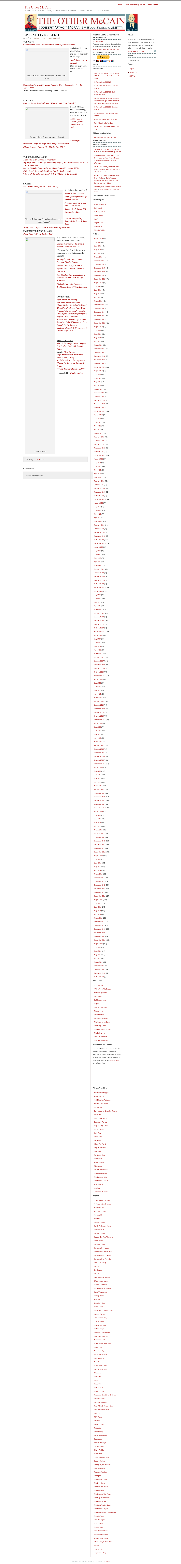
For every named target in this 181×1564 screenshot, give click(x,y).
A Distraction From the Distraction (105, 119)
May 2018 (97, 602)
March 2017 (98, 653)
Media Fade (98, 1347)
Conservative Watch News (103, 1252)
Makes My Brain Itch (101, 1336)
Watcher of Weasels (101, 1534)
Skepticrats (98, 1454)
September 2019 (99, 543)
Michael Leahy (99, 1351)
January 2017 (99, 661)
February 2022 (99, 437)
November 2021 (99, 448)
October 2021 (99, 451)
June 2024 (97, 334)
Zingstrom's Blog (100, 1553)
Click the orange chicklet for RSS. (105, 137)
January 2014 (99, 793)
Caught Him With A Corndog (103, 1237)
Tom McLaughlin (99, 1520)
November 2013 (99, 800)
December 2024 (99, 312)
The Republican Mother (102, 1498)
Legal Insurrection (100, 1148)
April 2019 (97, 562)
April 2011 (97, 914)
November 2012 (99, 844)
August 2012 (98, 855)
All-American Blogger (101, 1092)
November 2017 (99, 624)
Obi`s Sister (98, 1159)
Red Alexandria (99, 1398)
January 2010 (99, 969)
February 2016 (99, 701)
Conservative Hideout (101, 1248)
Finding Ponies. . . (100, 1296)
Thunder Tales (99, 1516)
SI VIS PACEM (99, 1450)
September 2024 (99, 323)
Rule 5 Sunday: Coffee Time (103, 123)
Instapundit (98, 226)
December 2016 (99, 664)
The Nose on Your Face (102, 1494)
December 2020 (99, 488)
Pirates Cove (98, 1011)
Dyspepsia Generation (102, 1277)
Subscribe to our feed (136, 51)
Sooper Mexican (99, 1461)
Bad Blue (97, 1218)
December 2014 (99, 753)
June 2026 (97, 246)
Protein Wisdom (99, 1162)
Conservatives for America (103, 1255)
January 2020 (99, 529)
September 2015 (99, 720)
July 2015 (97, 727)
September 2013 (99, 808)
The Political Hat (99, 1033)
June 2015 (97, 731)
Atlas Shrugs (69, 351)
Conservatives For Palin (102, 1259)
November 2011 (99, 888)
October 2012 (99, 848)
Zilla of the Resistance (101, 1192)
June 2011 (97, 907)
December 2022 (99, 400)
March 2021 (98, 477)
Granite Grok (98, 1307)
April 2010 (97, 958)
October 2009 (99, 977)
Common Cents (99, 1244)
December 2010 (99, 929)
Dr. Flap (97, 1274)
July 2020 (97, 507)
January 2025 (99, 308)
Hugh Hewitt (98, 223)
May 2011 (97, 911)
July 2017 (97, 639)
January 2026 (99, 264)
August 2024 (98, 327)
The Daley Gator (100, 1026)
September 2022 (99, 411)
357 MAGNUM (98, 41)
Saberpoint (98, 1439)
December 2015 (99, 709)
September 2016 (99, 675)
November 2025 (99, 271)
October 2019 (99, 540)
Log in (132, 68)
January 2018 (99, 617)
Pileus (96, 1380)
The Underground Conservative (105, 1512)
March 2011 (98, 918)
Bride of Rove (99, 1129)
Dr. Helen (97, 1140)
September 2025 (99, 279)
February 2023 (99, 393)
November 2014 (99, 756)
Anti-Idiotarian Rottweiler (102, 1100)
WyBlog (96, 1545)
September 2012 (99, 852)
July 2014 (97, 771)
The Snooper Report (101, 1509)
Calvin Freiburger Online (102, 1226)
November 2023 (99, 360)
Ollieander (97, 1376)
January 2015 (99, 749)
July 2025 (97, 286)
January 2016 (99, 705)
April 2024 (97, 341)
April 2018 (97, 606)
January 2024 (99, 352)
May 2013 (97, 822)
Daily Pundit (98, 1137)
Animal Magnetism (100, 992)
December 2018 (99, 576)
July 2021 (97, 462)
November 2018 (99, 580)
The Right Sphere (100, 1501)
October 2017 (99, 628)
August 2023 (98, 371)
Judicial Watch (99, 1321)
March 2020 (98, 521)
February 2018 (99, 613)
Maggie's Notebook (100, 1007)
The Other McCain (38, 7)
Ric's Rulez (98, 1417)
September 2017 (99, 631)
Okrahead (97, 1373)
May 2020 (97, 514)
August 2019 (98, 547)
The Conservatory (100, 1173)
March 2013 (98, 830)
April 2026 (97, 253)
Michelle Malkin (99, 230)
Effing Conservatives (101, 1281)
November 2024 (99, 316)
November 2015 (99, 712)
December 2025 (99, 268)
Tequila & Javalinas (100, 1472)
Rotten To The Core (101, 1018)
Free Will (97, 1299)
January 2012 (99, 881)
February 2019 (99, 569)
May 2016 (97, 690)
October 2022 (99, 407)
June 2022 (97, 422)
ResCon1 (97, 1413)
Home (120, 5)
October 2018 (99, 584)
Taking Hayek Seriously (102, 1465)
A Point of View (99, 1207)
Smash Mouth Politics (101, 1457)
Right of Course (99, 1424)
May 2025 (97, 294)
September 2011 (99, 896)
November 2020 (99, 492)
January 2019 (99, 573)
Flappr (96, 1003)
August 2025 (98, 283)
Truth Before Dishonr (101, 1040)
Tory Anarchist (99, 1523)
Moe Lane (97, 1151)
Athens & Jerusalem (101, 1103)
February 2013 (99, 833)
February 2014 (99, 789)
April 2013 (97, 826)
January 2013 (99, 837)
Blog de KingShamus (101, 1126)
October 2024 (99, 319)
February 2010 (99, 966)
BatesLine (97, 1115)
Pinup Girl (97, 1384)
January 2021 (99, 485)
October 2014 (99, 760)
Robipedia (97, 1428)
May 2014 (97, 778)
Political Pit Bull (99, 1391)
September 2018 (99, 587)
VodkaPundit (98, 1184)
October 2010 (99, 936)
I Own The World (100, 1144)
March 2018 (98, 609)
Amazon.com (114, 1060)
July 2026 (97, 242)
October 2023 (99, 363)
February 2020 (99, 525)
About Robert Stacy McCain (135, 5)
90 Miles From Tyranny (102, 1200)
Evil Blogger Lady (100, 1000)
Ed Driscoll (98, 208)
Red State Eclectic (100, 1402)
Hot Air (96, 219)
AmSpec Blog (98, 1215)
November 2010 (99, 933)
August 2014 (98, 767)
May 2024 (97, 338)
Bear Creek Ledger (100, 1118)
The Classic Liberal (100, 1479)
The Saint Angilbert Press (102, 1505)
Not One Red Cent (100, 1369)
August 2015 (98, 723)
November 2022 (99, 404)
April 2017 (97, 650)
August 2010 (98, 944)
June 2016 (97, 686)
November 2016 (99, 668)
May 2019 (97, 558)
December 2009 (99, 973)
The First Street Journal (102, 1029)
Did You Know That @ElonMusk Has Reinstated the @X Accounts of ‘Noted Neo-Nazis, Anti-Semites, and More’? (107, 100)
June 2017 (97, 642)
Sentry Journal (99, 1446)
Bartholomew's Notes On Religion (105, 1111)
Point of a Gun (99, 1387)
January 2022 (99, 440)
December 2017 (99, 620)
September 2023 (99, 367)
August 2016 (98, 679)
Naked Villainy (99, 1358)
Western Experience (101, 1538)
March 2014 (98, 786)
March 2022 (98, 433)
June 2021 (97, 466)
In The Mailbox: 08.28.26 (102, 82)
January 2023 (99, 396)
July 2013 (97, 815)
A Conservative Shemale (102, 1204)
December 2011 (99, 885)
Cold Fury (97, 1133)
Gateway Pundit (99, 212)
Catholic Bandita (99, 1233)
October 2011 (99, 892)
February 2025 (99, 305)
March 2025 (98, 301)
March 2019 (98, 565)
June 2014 (97, 775)
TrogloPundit (98, 1527)
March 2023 (98, 389)
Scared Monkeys (100, 1443)
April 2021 (97, 473)
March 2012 (98, 874)
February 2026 (99, 260)
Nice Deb (97, 1362)
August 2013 (98, 811)
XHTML (132, 76)
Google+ (107, 1561)
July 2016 (97, 683)
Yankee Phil (98, 1549)
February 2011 (99, 922)
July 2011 (97, 903)
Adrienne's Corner (100, 1211)
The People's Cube (100, 1177)
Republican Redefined (101, 1409)
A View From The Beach (102, 989)
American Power (99, 1096)
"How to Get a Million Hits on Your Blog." (106, 49)
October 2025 (99, 275)
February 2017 (99, 657)
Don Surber (98, 996)
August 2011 (98, 900)
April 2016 (97, 694)
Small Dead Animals (101, 1170)
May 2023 (97, 382)
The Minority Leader (101, 1487)
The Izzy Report (99, 1483)
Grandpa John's (99, 1303)
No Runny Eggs (99, 1155)
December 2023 (99, 356)
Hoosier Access (99, 1314)
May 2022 (97, 426)
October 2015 (99, 716)
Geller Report (98, 215)
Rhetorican (98, 1166)
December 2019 (99, 532)
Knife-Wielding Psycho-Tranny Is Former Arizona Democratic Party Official (106, 180)
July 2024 (97, 330)
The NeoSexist (99, 1490)
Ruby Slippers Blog (100, 1435)
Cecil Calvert (98, 1241)
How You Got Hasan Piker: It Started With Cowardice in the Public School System (106, 75)
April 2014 (97, 782)
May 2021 (97, 470)
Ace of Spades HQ (100, 204)
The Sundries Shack (101, 1181)
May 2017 (97, 646)
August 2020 (98, 503)
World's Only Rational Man (103, 1542)
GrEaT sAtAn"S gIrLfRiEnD (103, 1310)
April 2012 (97, 870)
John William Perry (100, 1318)
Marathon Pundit (99, 1340)
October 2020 (99, 496)
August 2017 (98, 635)
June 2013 (97, 819)
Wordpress (133, 72)
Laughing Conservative (102, 1332)
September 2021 (99, 455)
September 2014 (99, 764)
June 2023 (97, 378)
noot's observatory (100, 1365)
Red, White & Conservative (103, 1406)
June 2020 (97, 510)
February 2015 (99, 745)
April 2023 (97, 385)
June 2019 (97, 554)
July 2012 (97, 859)
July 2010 (97, 947)
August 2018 (98, 591)
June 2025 (97, 290)
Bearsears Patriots (100, 1122)
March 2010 (98, 962)
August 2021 (98, 459)
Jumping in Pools (100, 1325)
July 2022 (97, 418)
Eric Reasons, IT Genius (102, 1288)
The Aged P (98, 1476)
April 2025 (97, 297)
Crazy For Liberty (100, 1263)
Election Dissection (100, 1285)
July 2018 (97, 595)
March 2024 (98, 345)
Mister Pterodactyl (100, 1354)
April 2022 (97, 429)
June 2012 (97, 863)
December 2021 (99, 444)
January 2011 (99, 925)
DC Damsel (98, 1270)
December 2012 (99, 841)
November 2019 (99, 536)
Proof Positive (99, 1014)
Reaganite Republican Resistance (105, 1395)
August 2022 (98, 415)
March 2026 (98, 257)
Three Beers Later (100, 1037)
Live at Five (39, 459)
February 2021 (99, 481)
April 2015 (97, 738)
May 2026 (97, 249)
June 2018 (97, 598)
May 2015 (97, 734)
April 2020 (97, 518)
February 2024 (99, 349)
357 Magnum (98, 985)
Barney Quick (99, 1107)
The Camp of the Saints (102, 1022)
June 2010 (97, 951)
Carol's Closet (99, 1229)
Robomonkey (98, 1431)
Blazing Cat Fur (99, 1222)
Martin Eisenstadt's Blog (102, 1343)
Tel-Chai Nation (99, 1468)
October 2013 (99, 804)
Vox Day (97, 1188)
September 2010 (99, 940)
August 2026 (98, 238)
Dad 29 (96, 1266)
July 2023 (97, 374)
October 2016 (99, 672)
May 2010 (97, 955)
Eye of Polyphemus (100, 1292)
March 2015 (98, 742)
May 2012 (97, 866)
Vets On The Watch (101, 1531)
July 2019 (97, 551)
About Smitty (153, 5)
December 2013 (99, 797)
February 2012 (99, 877)
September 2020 (99, 499)
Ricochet (97, 1420)
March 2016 (98, 698)
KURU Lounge (99, 1329)
